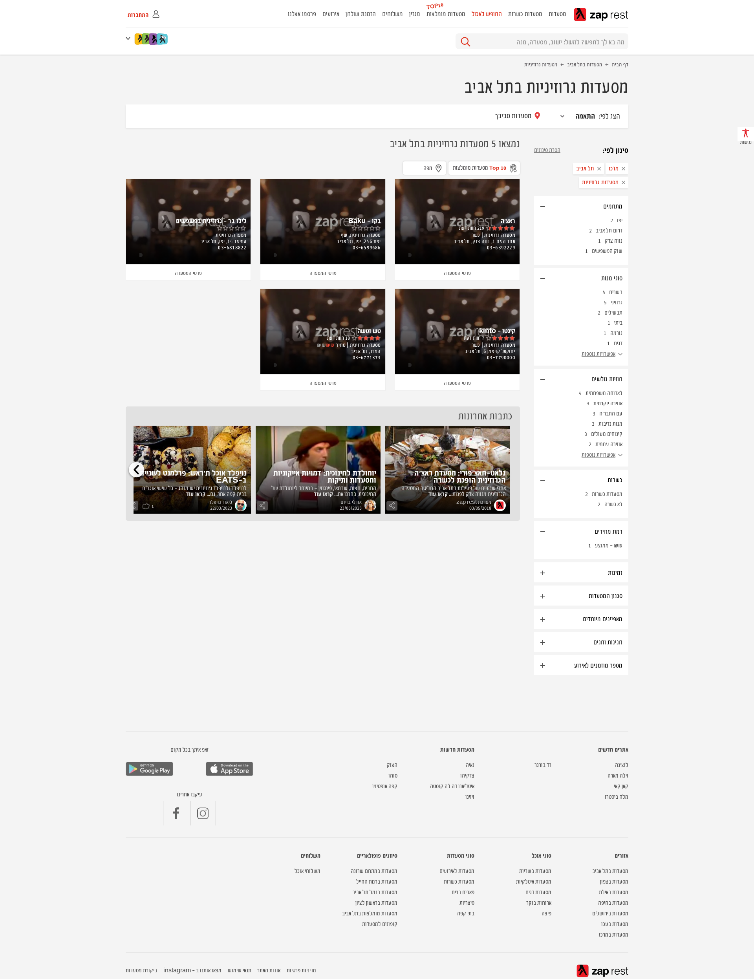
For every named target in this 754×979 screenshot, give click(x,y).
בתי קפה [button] (465, 913)
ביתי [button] (618, 322)
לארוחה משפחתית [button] (604, 392)
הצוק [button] (392, 764)
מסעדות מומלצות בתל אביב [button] (369, 913)
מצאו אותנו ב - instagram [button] (192, 970)
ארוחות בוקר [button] (538, 902)
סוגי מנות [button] (611, 277)
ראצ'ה (508, 220)
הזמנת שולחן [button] (361, 13)
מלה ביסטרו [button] (616, 796)
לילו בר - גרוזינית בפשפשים (211, 220)
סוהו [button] (392, 775)
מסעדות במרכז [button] (613, 934)
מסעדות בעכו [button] (614, 923)
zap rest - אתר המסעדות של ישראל (601, 14)
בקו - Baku (364, 220)
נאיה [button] (470, 764)
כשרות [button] (615, 479)
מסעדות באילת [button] (613, 891)
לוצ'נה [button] (621, 764)
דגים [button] (618, 342)
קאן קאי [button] (621, 785)
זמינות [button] (615, 572)
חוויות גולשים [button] (606, 378)
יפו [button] (619, 219)
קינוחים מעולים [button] (606, 433)
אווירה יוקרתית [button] (607, 402)
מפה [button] (427, 167)
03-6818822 (232, 247)
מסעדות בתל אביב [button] (610, 870)
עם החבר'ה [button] (610, 413)
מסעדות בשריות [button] (535, 870)
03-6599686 (367, 247)
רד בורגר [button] (542, 764)
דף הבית (620, 64)
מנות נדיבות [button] (610, 423)
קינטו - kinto (497, 330)
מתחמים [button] (612, 205)
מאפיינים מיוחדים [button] (602, 618)
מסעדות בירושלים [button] (610, 913)
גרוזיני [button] (616, 302)
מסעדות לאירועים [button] (456, 870)
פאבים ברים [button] (463, 891)
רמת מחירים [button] (608, 531)
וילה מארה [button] (618, 775)
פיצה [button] (546, 913)
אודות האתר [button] (268, 970)
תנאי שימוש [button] (239, 970)
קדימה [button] (136, 469)
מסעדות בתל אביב (584, 64)
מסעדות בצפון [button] (614, 881)
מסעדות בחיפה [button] (613, 902)
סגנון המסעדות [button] (605, 595)
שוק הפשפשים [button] (607, 250)
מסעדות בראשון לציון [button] (376, 902)
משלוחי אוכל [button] (307, 870)
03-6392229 (501, 247)
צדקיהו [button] (467, 775)
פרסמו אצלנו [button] (302, 13)
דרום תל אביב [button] (609, 230)
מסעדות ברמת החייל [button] (376, 881)
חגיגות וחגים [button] (607, 641)
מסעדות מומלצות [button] (445, 13)
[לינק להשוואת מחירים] (163, 39)
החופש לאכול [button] (487, 13)
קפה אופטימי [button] (384, 785)
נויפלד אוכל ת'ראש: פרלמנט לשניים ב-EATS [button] (193, 476)
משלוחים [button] (392, 13)
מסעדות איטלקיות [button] (533, 881)
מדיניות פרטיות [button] (301, 970)
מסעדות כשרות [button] (525, 13)
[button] (130, 38)
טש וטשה (369, 330)
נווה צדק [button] (613, 240)
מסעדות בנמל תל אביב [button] (374, 891)
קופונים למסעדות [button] (379, 923)
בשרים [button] (615, 291)
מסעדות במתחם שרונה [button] (374, 870)
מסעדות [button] (557, 13)
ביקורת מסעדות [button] (141, 970)
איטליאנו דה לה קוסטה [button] (452, 785)
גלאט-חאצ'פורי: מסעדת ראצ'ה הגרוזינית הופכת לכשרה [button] (460, 476)
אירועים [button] (330, 13)
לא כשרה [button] (613, 503)
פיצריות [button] (466, 902)
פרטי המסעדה (457, 272)
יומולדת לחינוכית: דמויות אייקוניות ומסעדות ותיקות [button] (324, 476)
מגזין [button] (414, 13)
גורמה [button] (616, 332)
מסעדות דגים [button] (538, 891)
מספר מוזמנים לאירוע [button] (598, 665)
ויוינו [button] (469, 796)
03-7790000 (501, 356)
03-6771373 (367, 356)
